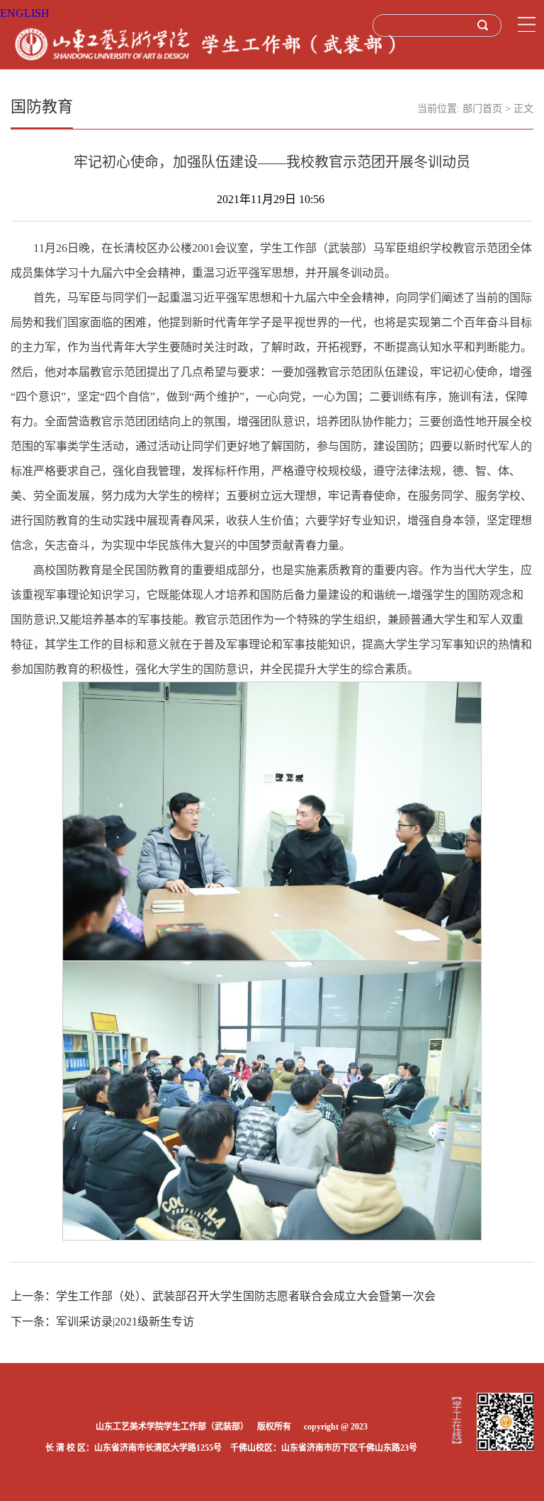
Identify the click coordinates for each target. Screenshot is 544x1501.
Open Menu (526, 24)
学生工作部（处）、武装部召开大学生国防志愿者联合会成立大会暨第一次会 (246, 1296)
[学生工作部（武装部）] (206, 44)
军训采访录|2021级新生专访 (125, 1322)
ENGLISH (25, 13)
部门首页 (482, 108)
